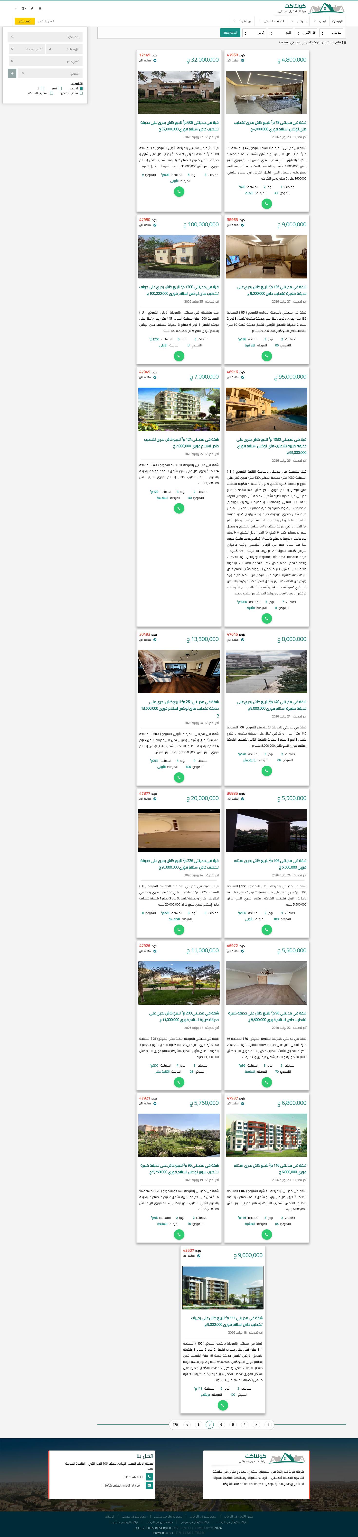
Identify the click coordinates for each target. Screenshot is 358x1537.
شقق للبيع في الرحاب (203, 1516)
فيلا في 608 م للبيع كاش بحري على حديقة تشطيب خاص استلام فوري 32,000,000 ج (180, 126)
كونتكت (109, 1516)
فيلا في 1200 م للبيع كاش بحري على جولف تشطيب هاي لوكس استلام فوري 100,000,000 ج (179, 290)
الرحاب (263, 1477)
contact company (195, 1528)
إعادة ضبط (230, 32)
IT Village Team (190, 1533)
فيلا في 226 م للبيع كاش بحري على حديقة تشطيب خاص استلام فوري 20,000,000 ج (180, 864)
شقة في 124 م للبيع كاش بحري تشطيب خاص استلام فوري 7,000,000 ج (181, 442)
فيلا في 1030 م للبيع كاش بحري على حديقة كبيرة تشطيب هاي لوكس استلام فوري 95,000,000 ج (271, 446)
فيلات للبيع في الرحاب (159, 1522)
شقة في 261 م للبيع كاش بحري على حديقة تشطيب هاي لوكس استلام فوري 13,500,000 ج (180, 708)
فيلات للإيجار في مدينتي (194, 1522)
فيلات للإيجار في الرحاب (231, 1522)
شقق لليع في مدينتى (134, 1516)
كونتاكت (289, 1471)
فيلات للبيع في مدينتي (125, 1522)
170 (175, 1424)
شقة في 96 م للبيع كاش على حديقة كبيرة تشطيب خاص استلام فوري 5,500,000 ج (267, 1016)
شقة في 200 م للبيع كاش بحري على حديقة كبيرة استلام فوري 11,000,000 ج (184, 1016)
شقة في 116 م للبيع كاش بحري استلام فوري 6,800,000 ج (270, 1168)
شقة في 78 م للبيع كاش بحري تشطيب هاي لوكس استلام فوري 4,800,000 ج (270, 126)
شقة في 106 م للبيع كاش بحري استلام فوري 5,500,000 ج (270, 864)
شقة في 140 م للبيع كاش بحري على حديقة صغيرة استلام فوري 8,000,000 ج (271, 705)
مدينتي (276, 1477)
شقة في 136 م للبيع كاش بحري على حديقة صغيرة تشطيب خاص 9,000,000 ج (271, 290)
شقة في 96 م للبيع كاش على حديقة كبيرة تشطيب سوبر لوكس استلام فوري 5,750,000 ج (180, 1168)
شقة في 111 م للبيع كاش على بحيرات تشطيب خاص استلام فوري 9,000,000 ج (227, 1321)
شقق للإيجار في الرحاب (238, 1516)
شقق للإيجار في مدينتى (168, 1516)
